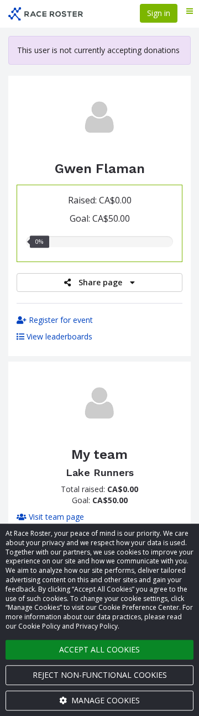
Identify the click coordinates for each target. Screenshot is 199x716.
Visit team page (55, 516)
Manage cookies (104, 700)
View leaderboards (58, 336)
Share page (100, 282)
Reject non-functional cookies (100, 675)
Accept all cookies (99, 649)
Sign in (158, 13)
